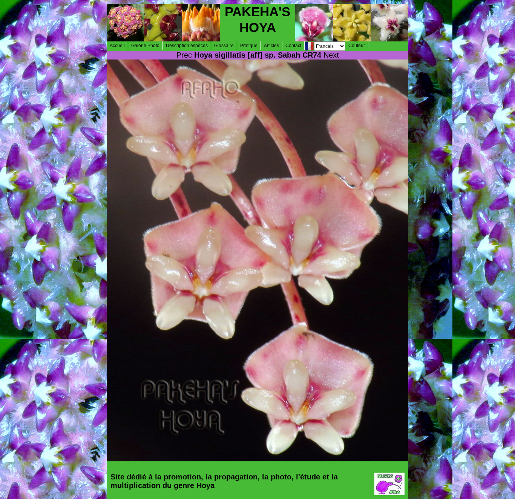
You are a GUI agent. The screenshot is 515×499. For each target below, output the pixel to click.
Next (331, 55)
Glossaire (224, 45)
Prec (184, 55)
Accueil (117, 45)
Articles (271, 45)
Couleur (356, 45)
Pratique (249, 45)
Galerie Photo (145, 45)
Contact (293, 45)
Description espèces (187, 45)
